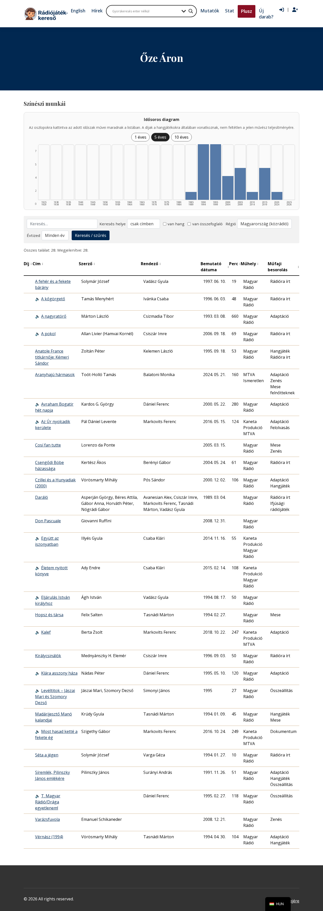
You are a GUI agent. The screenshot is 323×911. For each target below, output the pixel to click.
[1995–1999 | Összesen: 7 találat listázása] (215, 172)
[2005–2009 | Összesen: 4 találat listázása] (240, 184)
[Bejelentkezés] (281, 10)
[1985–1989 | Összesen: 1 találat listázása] (191, 196)
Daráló (41, 497)
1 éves (140, 137)
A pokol (48, 333)
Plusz (246, 11)
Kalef (46, 632)
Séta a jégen (46, 755)
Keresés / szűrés (90, 235)
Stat (229, 11)
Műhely (250, 263)
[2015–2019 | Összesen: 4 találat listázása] (264, 184)
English (78, 11)
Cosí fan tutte (48, 445)
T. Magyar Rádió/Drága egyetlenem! (47, 802)
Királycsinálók (48, 655)
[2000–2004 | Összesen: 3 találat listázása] (227, 188)
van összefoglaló (207, 223)
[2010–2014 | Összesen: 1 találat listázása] (252, 196)
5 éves (160, 137)
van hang (176, 223)
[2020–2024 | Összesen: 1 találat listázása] (277, 196)
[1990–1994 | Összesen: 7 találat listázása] (203, 172)
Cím (38, 263)
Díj (28, 263)
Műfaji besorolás (283, 267)
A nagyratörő (53, 316)
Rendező (151, 263)
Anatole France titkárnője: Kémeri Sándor (52, 357)
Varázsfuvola (47, 819)
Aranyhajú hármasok (55, 374)
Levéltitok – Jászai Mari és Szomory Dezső (55, 696)
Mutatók (209, 11)
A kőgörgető (53, 299)
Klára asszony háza (59, 673)
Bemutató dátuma (215, 267)
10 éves (181, 137)
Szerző (87, 263)
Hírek (96, 11)
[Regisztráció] (295, 10)
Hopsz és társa (49, 615)
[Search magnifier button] (190, 11)
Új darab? (266, 14)
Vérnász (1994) (49, 837)
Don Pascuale (48, 521)
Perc (235, 263)
